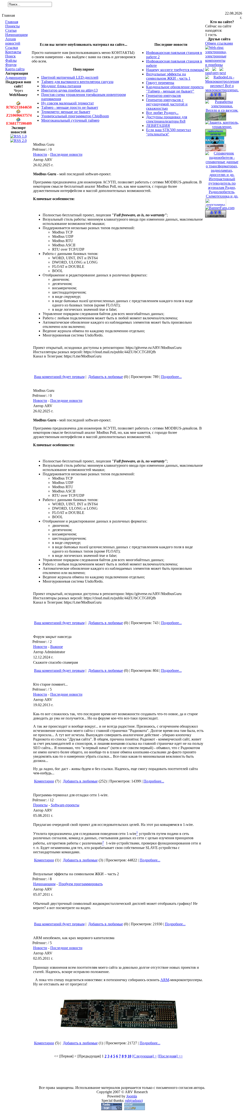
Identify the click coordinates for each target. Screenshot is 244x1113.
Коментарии (44, 781)
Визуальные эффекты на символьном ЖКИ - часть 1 (168, 76)
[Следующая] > (144, 1056)
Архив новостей (12, 41)
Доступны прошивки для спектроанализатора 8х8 (166, 119)
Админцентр (15, 78)
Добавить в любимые (105, 377)
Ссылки (11, 48)
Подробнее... (171, 377)
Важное (56, 647)
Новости (40, 154)
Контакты (13, 52)
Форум (10, 65)
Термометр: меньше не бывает (65, 112)
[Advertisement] (118, 31)
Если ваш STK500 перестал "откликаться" (168, 132)
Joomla (131, 1096)
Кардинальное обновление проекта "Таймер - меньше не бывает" (174, 89)
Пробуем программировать (81, 884)
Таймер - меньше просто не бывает (69, 107)
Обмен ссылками (219, 43)
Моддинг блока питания (61, 86)
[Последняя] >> (170, 1056)
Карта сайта (15, 69)
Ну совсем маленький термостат (67, 103)
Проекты (12, 26)
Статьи (11, 30)
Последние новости (66, 154)
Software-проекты (65, 805)
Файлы (11, 60)
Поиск (10, 56)
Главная (11, 22)
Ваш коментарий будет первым (59, 377)
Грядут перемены (160, 83)
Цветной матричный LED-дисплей (69, 77)
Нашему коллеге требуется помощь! (175, 70)
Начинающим (16, 35)
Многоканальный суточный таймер (70, 120)
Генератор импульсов (163, 95)
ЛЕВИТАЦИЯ (158, 126)
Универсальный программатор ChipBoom (75, 116)
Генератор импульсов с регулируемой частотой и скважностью (167, 104)
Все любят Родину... (162, 113)
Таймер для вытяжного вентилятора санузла (77, 82)
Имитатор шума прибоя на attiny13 (69, 90)
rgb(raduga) (134, 1100)
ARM (164, 980)
